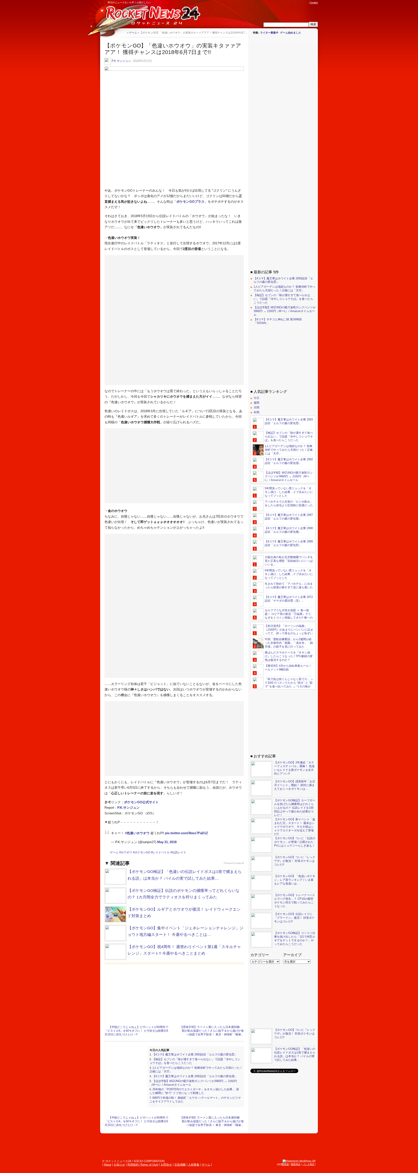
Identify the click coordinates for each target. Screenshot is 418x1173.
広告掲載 (180, 1164)
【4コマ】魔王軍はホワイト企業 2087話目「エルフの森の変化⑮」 (289, 516)
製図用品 (295, 1164)
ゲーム (114, 852)
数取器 (285, 1164)
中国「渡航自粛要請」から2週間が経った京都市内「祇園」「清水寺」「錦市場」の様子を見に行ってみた (289, 643)
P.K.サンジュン (121, 60)
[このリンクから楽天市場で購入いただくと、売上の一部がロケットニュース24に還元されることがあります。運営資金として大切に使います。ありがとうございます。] (277, 2)
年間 (256, 412)
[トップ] (123, 32)
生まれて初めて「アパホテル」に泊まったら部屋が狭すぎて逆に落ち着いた (289, 585)
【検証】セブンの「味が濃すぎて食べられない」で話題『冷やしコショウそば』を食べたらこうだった (283, 299)
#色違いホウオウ (137, 833)
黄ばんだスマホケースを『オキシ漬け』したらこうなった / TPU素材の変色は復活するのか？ (289, 656)
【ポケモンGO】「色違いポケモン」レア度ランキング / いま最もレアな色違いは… (294, 879)
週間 (256, 402)
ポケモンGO (142, 852)
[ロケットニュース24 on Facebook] (286, 2)
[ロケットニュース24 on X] (281, 2)
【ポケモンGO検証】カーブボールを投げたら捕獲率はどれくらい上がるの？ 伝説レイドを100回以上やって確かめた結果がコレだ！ (294, 808)
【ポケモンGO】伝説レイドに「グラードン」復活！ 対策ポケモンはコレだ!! (294, 917)
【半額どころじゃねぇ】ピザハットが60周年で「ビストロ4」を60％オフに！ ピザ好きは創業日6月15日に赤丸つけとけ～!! (136, 1030)
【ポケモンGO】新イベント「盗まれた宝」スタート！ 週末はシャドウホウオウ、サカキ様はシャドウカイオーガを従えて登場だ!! (294, 827)
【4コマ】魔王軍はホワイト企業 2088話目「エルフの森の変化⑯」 (289, 530)
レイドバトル (161, 852)
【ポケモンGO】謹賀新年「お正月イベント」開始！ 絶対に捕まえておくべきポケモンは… (294, 785)
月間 (256, 407)
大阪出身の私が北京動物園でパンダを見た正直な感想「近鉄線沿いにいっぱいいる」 (289, 560)
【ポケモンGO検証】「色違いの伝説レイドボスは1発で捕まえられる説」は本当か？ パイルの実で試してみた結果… (294, 1054)
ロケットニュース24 (151, 16)
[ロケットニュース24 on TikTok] (298, 2)
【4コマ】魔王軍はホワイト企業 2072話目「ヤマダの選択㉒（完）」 (289, 598)
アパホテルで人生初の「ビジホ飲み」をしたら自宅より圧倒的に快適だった (289, 503)
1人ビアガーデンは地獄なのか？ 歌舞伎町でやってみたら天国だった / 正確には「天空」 (284, 288)
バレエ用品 (308, 1164)
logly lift (240, 863)
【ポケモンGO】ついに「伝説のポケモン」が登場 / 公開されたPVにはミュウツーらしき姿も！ (294, 842)
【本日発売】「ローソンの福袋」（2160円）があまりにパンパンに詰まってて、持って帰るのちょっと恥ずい (289, 629)
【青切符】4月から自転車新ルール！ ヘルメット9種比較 (288, 667)
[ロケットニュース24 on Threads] (290, 2)
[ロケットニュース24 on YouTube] (302, 2)
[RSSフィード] (306, 2)
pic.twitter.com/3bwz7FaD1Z (186, 833)
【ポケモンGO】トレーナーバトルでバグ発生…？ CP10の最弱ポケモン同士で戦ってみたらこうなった (294, 900)
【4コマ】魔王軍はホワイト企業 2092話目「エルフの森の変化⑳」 (194, 1076)
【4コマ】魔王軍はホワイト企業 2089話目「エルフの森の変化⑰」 (289, 543)
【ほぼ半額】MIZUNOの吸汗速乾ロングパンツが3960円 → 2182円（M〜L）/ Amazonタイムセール (285, 311)
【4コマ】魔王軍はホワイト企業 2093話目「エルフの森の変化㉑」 (194, 1054)
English (314, 2)
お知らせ (119, 1164)
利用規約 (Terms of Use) (142, 1164)
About (107, 1164)
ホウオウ (126, 852)
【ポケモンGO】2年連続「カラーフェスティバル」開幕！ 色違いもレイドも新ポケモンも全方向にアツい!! (294, 768)
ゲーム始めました (290, 32)
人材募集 (193, 1164)
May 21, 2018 (167, 842)
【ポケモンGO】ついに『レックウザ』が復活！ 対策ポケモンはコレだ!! (294, 861)
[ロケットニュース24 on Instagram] (294, 2)
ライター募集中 (269, 32)
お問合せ (166, 1164)
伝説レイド (179, 852)
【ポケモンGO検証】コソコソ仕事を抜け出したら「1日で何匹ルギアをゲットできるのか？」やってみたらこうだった (294, 938)
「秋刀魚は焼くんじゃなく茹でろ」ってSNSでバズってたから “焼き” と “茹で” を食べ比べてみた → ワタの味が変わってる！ (283, 684)
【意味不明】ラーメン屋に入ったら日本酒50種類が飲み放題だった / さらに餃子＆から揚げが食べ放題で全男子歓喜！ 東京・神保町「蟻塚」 (212, 1030)
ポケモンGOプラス (190, 201)
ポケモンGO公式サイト (141, 802)
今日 (256, 398)
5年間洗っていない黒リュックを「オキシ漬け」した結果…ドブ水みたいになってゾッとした (289, 492)
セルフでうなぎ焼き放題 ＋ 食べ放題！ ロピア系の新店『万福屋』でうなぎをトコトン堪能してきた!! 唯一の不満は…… (283, 616)
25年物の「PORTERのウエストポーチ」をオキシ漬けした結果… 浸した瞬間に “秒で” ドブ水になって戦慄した (194, 1091)
